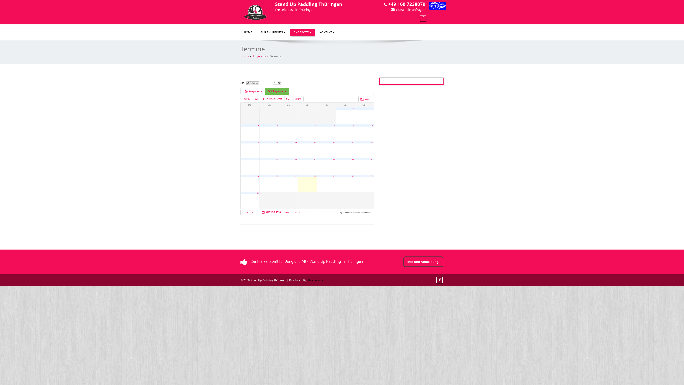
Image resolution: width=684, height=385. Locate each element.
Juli (257, 98)
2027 (298, 98)
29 (353, 176)
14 (334, 142)
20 (315, 159)
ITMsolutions (315, 280)
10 (258, 142)
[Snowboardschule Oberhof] (437, 6)
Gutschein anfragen (410, 9)
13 (315, 142)
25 (277, 176)
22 (353, 159)
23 (372, 159)
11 (277, 142)
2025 (247, 98)
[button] (355, 212)
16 (372, 142)
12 (296, 142)
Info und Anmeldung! (423, 262)
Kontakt (326, 32)
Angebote (301, 32)
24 (258, 176)
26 (296, 176)
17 (258, 159)
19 (296, 159)
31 (258, 193)
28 (334, 176)
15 (353, 142)
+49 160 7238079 (406, 4)
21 (334, 159)
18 (277, 159)
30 (372, 176)
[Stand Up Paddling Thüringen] (255, 12)
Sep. (288, 98)
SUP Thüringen (272, 32)
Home (248, 32)
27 (315, 176)
